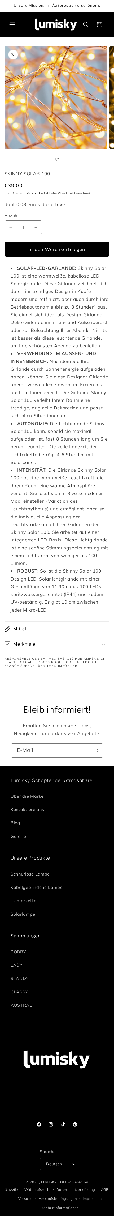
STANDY (20, 978)
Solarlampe (23, 914)
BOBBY (18, 951)
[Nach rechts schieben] (69, 159)
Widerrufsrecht (37, 1189)
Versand (33, 193)
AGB (105, 1189)
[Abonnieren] (96, 750)
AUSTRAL (21, 1005)
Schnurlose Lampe (30, 874)
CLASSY (19, 992)
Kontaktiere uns (27, 809)
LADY (17, 965)
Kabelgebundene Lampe (37, 887)
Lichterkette (23, 900)
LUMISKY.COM (53, 1182)
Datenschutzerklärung (75, 1189)
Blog (15, 822)
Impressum (92, 1198)
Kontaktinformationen (60, 1207)
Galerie (18, 836)
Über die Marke (27, 796)
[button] (12, 24)
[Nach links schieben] (44, 159)
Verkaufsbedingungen (58, 1198)
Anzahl (12, 215)
